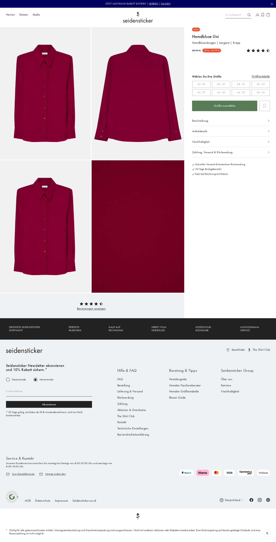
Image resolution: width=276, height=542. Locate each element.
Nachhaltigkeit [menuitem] (230, 391)
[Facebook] (251, 499)
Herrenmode (46, 379)
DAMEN (165, 3)
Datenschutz (42, 500)
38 (238, 84)
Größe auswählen (224, 105)
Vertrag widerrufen (55, 474)
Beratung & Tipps (183, 370)
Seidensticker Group (237, 370)
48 (258, 92)
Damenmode (19, 379)
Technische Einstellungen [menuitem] (133, 428)
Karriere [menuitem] (226, 385)
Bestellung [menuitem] (123, 385)
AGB (28, 500)
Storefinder (238, 349)
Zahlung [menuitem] (122, 404)
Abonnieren (49, 404)
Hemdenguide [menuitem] (178, 379)
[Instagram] (260, 499)
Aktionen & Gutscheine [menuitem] (131, 410)
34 (199, 84)
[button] (91, 308)
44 (219, 92)
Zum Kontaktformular (23, 474)
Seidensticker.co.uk (84, 500)
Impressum (61, 500)
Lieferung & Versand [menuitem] (130, 391)
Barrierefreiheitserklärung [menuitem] (133, 434)
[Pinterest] (268, 499)
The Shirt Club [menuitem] (126, 416)
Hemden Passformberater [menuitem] (185, 385)
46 (238, 92)
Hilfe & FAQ (127, 370)
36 (219, 84)
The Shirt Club (261, 349)
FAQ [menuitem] (120, 379)
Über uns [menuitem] (226, 379)
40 (258, 84)
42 (199, 92)
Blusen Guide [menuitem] (177, 397)
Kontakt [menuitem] (121, 422)
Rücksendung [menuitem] (125, 397)
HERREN (153, 3)
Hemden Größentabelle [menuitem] (184, 391)
